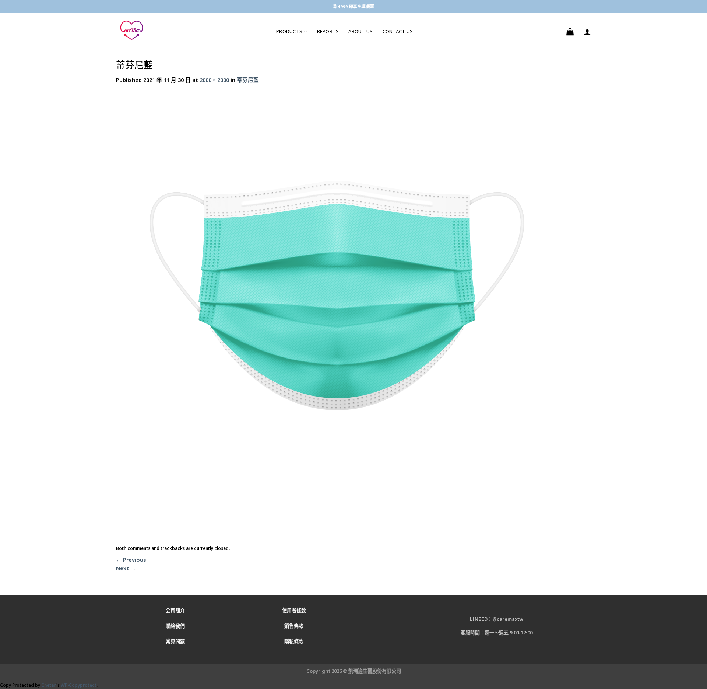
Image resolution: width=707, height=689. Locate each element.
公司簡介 (175, 610)
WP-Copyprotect (78, 685)
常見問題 (175, 641)
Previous (131, 559)
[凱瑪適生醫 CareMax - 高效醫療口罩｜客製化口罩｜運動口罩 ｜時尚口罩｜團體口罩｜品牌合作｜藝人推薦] (190, 30)
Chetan (48, 685)
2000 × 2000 (214, 79)
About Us (360, 31)
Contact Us (398, 31)
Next (126, 568)
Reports (328, 31)
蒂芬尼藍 (248, 79)
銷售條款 (293, 626)
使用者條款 (294, 610)
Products (289, 31)
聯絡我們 (175, 626)
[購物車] (570, 32)
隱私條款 (293, 641)
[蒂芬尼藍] (337, 312)
